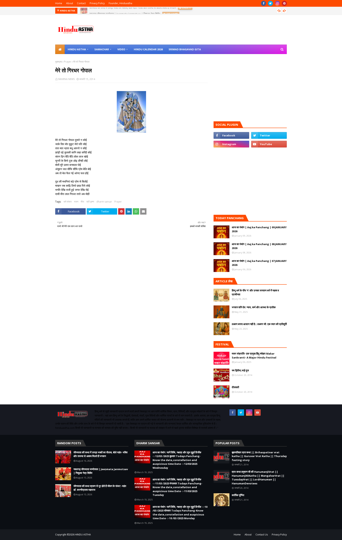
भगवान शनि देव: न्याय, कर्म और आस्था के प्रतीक (254, 307)
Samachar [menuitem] (101, 49)
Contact (81, 3)
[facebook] (263, 3)
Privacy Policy (97, 3)
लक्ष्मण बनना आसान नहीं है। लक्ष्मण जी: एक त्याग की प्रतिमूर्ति (259, 324)
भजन (76, 201)
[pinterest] (284, 3)
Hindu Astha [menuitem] (77, 49)
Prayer (67, 61)
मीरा (82, 201)
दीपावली (235, 387)
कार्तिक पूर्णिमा (238, 495)
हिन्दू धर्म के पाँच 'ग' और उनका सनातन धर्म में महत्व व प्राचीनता (255, 292)
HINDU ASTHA (83, 534)
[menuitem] (60, 49)
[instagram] (277, 3)
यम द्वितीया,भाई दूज (240, 370)
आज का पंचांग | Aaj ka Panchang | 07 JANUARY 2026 (259, 263)
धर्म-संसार (68, 201)
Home (58, 3)
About (69, 3)
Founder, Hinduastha (120, 3)
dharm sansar (104, 201)
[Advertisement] (131, 285)
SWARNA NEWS (66, 79)
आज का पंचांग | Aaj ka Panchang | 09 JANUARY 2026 (259, 229)
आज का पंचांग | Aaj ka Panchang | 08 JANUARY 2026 (259, 246)
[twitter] (270, 3)
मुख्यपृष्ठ (58, 61)
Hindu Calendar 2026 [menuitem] (148, 49)
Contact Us (262, 534)
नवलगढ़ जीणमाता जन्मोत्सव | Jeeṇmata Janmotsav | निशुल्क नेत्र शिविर (124, 10)
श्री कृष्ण (90, 201)
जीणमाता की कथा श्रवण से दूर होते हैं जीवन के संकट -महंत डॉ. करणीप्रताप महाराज (99, 488)
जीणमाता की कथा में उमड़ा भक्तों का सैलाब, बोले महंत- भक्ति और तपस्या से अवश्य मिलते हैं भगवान (100, 454)
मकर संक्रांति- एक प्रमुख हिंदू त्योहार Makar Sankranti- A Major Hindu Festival (254, 355)
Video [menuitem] (121, 49)
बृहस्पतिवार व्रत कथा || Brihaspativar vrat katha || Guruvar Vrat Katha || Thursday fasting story (259, 456)
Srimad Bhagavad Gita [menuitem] (185, 49)
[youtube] (269, 144)
